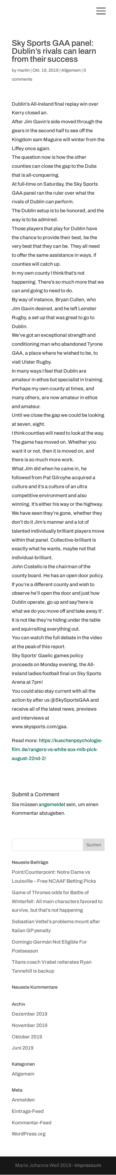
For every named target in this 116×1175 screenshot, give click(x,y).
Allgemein (71, 70)
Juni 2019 (22, 1047)
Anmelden (23, 1099)
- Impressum (86, 1165)
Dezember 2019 (29, 1014)
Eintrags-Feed (28, 1111)
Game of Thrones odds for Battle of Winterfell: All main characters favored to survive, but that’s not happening (57, 901)
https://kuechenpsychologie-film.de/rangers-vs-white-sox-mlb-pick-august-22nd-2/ (57, 749)
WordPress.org (28, 1133)
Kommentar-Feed (31, 1122)
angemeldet (52, 804)
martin (23, 70)
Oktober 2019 (27, 1036)
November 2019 (29, 1025)
